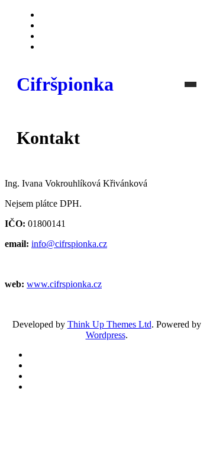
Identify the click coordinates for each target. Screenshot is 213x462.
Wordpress (105, 335)
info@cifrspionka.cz (69, 244)
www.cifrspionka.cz (64, 284)
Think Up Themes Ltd (109, 324)
